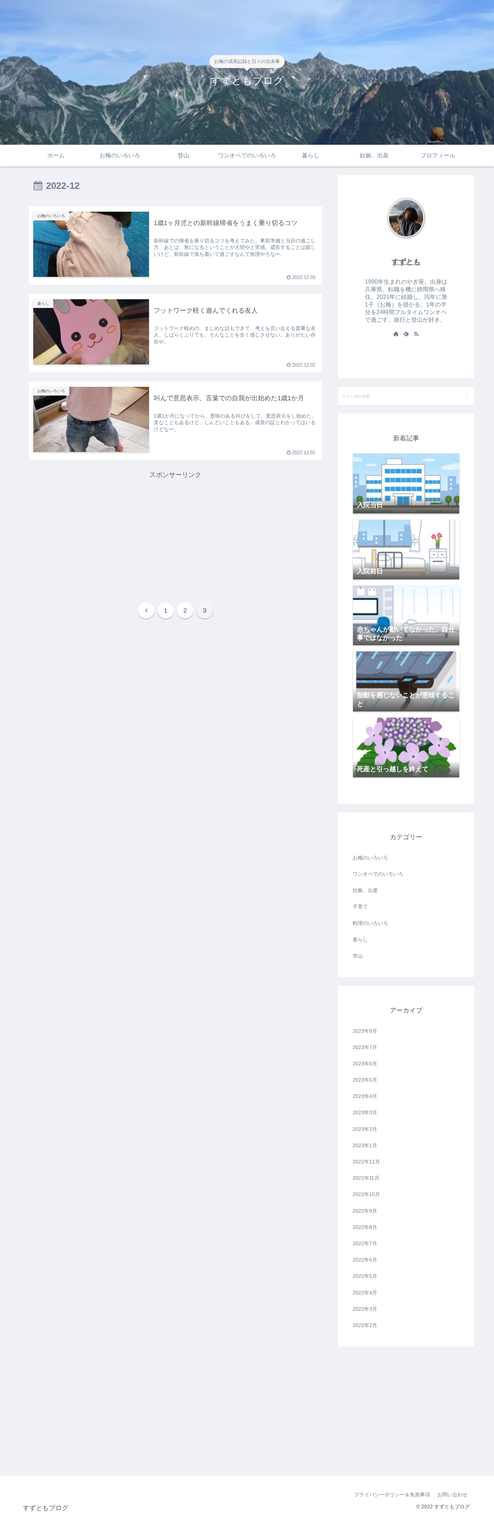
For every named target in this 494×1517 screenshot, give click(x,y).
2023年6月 (365, 1063)
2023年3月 (365, 1112)
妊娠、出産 (365, 890)
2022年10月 (366, 1194)
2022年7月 (365, 1243)
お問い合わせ (452, 1494)
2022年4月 (365, 1293)
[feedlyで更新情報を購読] (406, 334)
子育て (360, 906)
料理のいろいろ (370, 923)
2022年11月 (366, 1178)
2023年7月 (365, 1047)
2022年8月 (365, 1227)
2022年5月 (365, 1276)
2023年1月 (365, 1145)
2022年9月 (365, 1211)
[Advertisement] (175, 531)
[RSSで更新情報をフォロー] (416, 334)
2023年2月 (365, 1129)
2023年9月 (365, 1031)
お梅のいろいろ (370, 858)
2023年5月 (365, 1080)
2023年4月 (365, 1096)
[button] (466, 396)
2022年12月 (366, 1162)
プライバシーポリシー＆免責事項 (392, 1494)
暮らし (360, 939)
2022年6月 (365, 1260)
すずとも (406, 262)
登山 (358, 956)
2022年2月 (365, 1325)
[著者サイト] (396, 334)
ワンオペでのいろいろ (378, 874)
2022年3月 (365, 1309)
